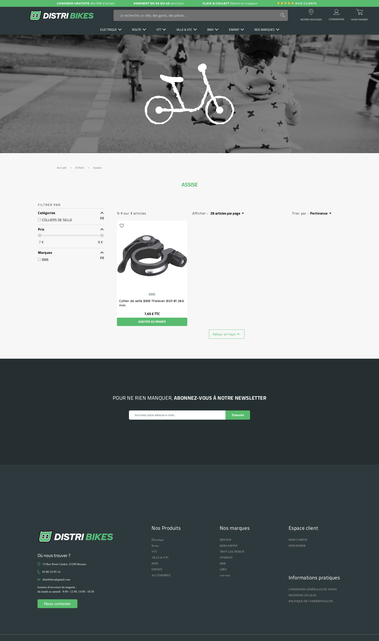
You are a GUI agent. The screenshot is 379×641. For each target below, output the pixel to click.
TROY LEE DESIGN (232, 551)
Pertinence (321, 213)
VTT (154, 551)
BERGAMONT (229, 545)
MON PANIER (297, 545)
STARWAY (226, 557)
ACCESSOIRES (161, 575)
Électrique (158, 539)
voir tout (225, 575)
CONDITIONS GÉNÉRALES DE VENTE (313, 589)
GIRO (223, 569)
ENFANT (157, 569)
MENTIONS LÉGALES (302, 595)
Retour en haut (227, 334)
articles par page (227, 213)
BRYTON (225, 539)
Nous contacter (57, 603)
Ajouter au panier (152, 321)
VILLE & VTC (160, 557)
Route (155, 545)
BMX (155, 563)
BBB (152, 294)
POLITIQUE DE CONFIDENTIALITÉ (311, 601)
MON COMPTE (298, 539)
